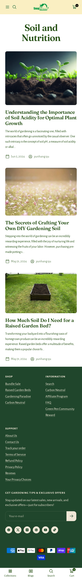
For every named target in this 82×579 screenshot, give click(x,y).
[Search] (14, 7)
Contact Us (12, 442)
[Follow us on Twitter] (17, 529)
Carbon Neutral (15, 402)
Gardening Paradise (18, 396)
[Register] (71, 516)
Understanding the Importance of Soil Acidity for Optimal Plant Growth (41, 117)
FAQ (48, 402)
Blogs (31, 575)
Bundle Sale (13, 384)
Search (49, 384)
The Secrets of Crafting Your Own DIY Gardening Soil (37, 225)
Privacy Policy (13, 467)
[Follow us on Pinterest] (36, 529)
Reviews (10, 473)
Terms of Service (15, 454)
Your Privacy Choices (18, 479)
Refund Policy (14, 460)
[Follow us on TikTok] (54, 529)
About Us (11, 435)
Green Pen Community (59, 409)
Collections (10, 575)
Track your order (15, 448)
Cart (72, 575)
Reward (50, 415)
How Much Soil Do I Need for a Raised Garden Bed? (39, 323)
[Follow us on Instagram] (27, 529)
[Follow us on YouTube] (45, 529)
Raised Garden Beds (18, 390)
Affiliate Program (56, 396)
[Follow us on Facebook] (8, 529)
